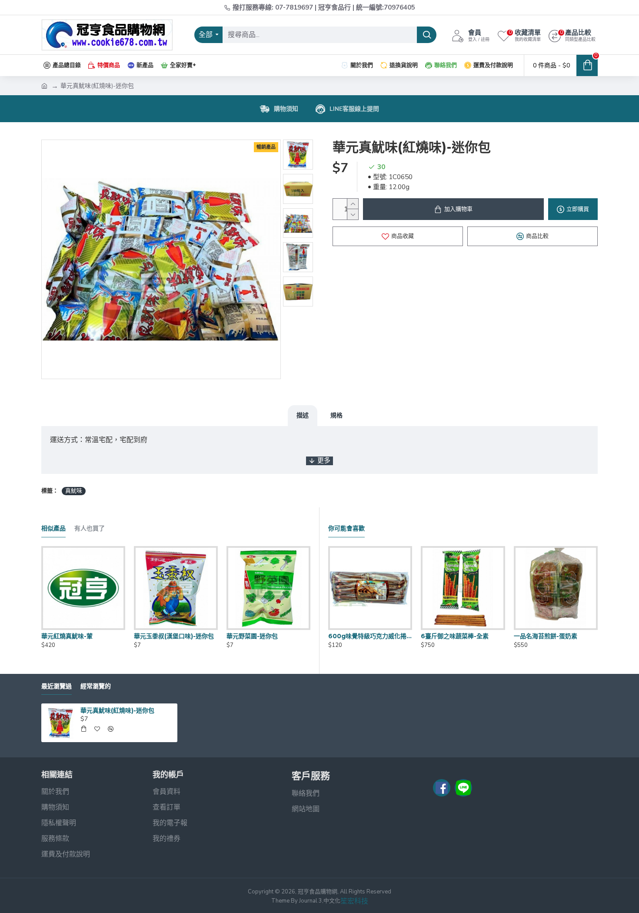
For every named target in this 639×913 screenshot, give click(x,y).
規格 (336, 415)
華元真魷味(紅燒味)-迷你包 (117, 710)
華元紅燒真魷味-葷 (67, 636)
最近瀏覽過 (56, 686)
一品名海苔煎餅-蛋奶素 (545, 636)
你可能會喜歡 (346, 528)
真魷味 (73, 491)
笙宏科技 (354, 901)
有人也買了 (89, 528)
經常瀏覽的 (95, 686)
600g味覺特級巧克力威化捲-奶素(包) (370, 636)
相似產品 (53, 528)
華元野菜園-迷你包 (252, 636)
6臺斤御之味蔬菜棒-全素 (455, 636)
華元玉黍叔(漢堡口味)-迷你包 (174, 636)
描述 (302, 415)
